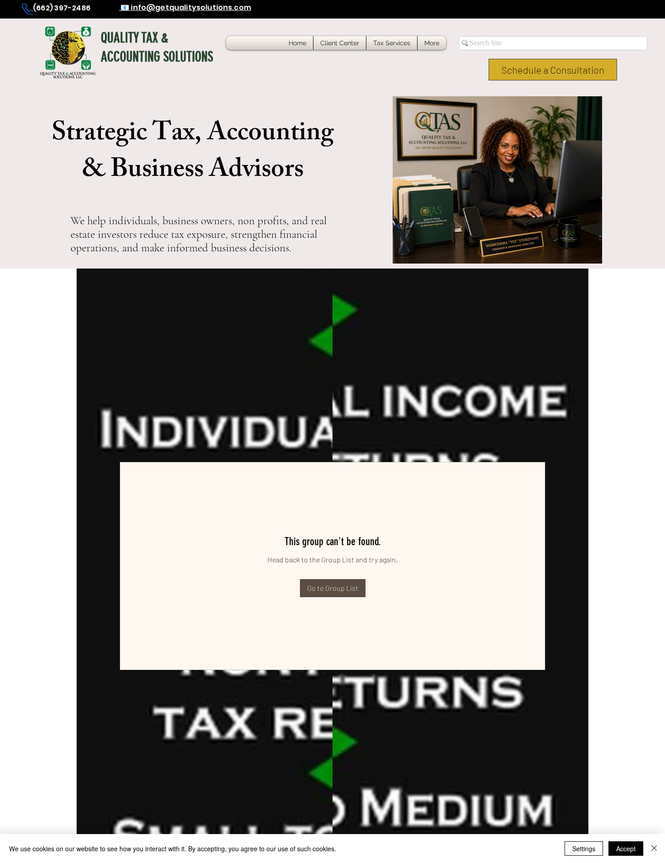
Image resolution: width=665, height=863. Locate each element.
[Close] (654, 848)
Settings (583, 848)
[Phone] (27, 9)
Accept (626, 848)
